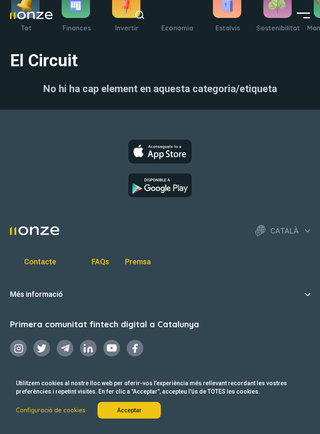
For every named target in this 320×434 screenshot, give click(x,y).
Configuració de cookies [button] (50, 410)
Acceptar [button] (129, 410)
